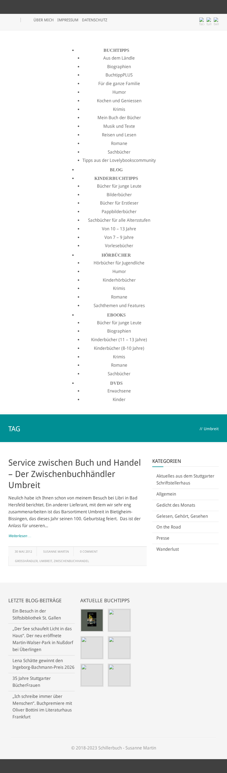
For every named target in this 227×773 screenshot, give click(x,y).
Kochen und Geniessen (119, 100)
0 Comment (89, 551)
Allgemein (166, 494)
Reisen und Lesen (119, 134)
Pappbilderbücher (119, 211)
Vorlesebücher (119, 245)
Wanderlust (167, 549)
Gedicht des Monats (175, 505)
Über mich (43, 20)
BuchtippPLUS (119, 75)
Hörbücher (116, 255)
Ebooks (116, 315)
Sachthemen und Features (119, 305)
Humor (119, 92)
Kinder (119, 399)
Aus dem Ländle (119, 58)
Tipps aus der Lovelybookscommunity (119, 160)
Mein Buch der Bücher (119, 117)
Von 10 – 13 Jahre (119, 228)
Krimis (119, 109)
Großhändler (26, 561)
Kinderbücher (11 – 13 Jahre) (119, 339)
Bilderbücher (119, 194)
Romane (119, 143)
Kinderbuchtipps (116, 178)
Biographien (119, 66)
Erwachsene (119, 391)
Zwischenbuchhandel (71, 561)
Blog (116, 169)
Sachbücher (119, 152)
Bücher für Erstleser (119, 203)
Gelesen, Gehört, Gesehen (182, 516)
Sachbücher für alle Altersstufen (119, 220)
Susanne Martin (56, 551)
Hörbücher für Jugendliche (119, 263)
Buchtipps (116, 50)
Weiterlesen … (19, 536)
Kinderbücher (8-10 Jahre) (119, 348)
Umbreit (45, 561)
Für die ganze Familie (119, 83)
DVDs (116, 383)
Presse (162, 538)
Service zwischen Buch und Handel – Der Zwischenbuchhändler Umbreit (74, 474)
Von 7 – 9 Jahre (119, 237)
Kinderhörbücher (119, 280)
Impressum (67, 20)
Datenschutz (94, 20)
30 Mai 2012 (23, 551)
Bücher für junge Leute (119, 186)
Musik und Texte (119, 126)
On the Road (168, 527)
